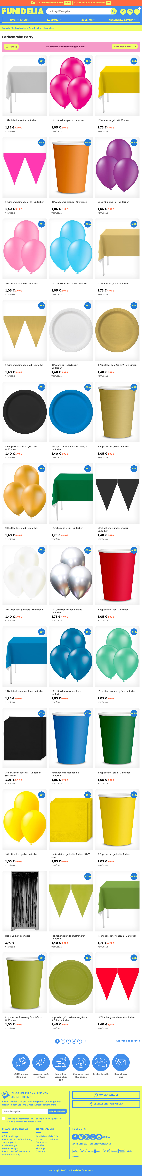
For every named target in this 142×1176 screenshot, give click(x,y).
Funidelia (6, 28)
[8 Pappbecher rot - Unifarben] (117, 575)
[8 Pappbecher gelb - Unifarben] (117, 819)
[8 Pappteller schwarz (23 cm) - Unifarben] (24, 412)
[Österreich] (75, 1137)
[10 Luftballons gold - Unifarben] (24, 493)
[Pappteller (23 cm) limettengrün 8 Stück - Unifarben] (71, 982)
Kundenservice (108, 1095)
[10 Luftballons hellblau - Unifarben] (71, 248)
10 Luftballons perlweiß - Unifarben (24, 609)
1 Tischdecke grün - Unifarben (67, 528)
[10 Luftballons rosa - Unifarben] (24, 248)
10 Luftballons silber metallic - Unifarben (67, 611)
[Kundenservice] (130, 12)
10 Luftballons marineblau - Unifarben (66, 692)
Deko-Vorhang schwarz (17, 935)
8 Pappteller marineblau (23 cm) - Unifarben (69, 448)
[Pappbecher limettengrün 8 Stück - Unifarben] (24, 982)
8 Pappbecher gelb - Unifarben (114, 854)
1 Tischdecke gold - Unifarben (113, 283)
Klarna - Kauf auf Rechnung (17, 1139)
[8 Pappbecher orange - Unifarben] (71, 167)
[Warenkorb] (137, 12)
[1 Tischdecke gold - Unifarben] (117, 248)
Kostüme (52, 20)
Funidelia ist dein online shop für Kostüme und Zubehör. (23, 11)
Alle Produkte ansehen (128, 1040)
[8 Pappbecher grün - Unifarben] (117, 738)
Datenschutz (42, 1142)
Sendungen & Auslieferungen (10, 1144)
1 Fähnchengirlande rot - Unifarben (116, 1017)
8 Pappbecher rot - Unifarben (113, 609)
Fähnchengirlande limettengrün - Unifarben (69, 937)
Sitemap (40, 1148)
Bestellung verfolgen (108, 1103)
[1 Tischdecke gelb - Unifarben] (117, 85)
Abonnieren (57, 1111)
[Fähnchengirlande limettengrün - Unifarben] (71, 901)
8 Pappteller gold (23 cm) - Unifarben (117, 365)
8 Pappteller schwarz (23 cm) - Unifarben (21, 448)
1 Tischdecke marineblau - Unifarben (24, 691)
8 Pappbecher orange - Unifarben (69, 202)
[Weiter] (85, 1041)
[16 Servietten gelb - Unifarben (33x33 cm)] (71, 819)
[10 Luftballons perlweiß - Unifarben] (24, 575)
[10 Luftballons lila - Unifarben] (117, 167)
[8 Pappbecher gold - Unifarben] (117, 412)
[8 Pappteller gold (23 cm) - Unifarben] (117, 330)
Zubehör (86, 20)
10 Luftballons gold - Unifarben (21, 528)
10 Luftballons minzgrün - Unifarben (117, 691)
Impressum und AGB (47, 1139)
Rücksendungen (10, 1136)
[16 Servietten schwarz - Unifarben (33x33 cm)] (24, 738)
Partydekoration (19, 28)
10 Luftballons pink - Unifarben (67, 120)
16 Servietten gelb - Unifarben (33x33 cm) (70, 855)
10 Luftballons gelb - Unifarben (21, 854)
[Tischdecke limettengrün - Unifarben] (117, 901)
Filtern (13, 46)
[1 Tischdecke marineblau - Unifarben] (24, 656)
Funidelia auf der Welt (47, 1136)
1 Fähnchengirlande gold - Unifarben (24, 365)
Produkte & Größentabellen (16, 1151)
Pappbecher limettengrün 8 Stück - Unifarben (23, 1019)
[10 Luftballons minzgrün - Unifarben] (117, 656)
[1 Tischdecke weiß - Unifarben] (24, 85)
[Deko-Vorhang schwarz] (24, 901)
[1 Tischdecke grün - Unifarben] (71, 493)
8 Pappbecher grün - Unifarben (114, 772)
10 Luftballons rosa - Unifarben (21, 283)
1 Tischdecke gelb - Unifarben (113, 120)
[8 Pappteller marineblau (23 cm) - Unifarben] (71, 412)
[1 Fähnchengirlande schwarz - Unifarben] (117, 493)
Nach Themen (18, 20)
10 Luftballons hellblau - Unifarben (69, 283)
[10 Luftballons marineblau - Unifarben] (71, 656)
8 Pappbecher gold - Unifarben (114, 446)
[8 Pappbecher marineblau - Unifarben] (71, 738)
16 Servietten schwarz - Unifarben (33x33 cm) (23, 774)
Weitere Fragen (10, 1148)
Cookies (40, 1145)
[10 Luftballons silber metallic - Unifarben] (71, 575)
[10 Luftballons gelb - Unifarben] (24, 819)
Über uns (40, 1151)
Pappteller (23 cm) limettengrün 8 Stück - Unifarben (69, 1019)
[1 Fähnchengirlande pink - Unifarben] (24, 167)
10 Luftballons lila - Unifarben (113, 202)
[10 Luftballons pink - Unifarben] (71, 85)
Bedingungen (52, 1118)
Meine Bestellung (11, 1154)
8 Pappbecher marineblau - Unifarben (65, 774)
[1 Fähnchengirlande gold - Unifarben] (24, 330)
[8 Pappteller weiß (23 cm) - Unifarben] (71, 330)
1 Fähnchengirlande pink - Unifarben (24, 202)
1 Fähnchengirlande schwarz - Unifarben (114, 529)
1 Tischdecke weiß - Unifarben (21, 120)
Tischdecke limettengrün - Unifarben (117, 935)
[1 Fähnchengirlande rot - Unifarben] (117, 982)
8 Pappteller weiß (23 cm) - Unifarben (65, 366)
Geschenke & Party (121, 20)
